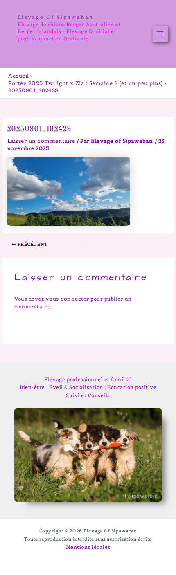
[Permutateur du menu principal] (160, 34)
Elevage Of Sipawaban (56, 17)
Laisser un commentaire (41, 140)
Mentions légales (88, 547)
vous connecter (67, 298)
